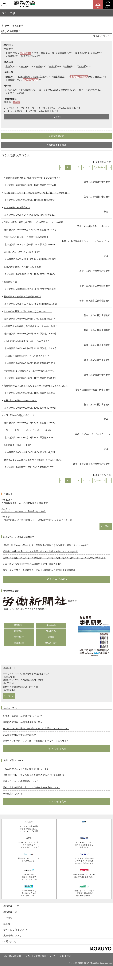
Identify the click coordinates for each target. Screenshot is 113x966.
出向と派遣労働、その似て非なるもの (22, 266)
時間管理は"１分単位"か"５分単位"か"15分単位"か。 (29, 370)
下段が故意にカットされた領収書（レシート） (26, 768)
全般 (8, 53)
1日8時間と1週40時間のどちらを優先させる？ (26, 356)
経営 (8, 89)
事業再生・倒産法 (79, 76)
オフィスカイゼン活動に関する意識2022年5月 (26, 674)
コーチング (44, 89)
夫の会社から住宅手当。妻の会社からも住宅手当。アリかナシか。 (37, 192)
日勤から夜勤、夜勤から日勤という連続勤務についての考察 (33, 222)
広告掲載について (12, 935)
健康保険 (62, 53)
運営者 (6, 923)
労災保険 (45, 53)
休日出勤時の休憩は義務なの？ (19, 415)
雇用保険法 (19, 631)
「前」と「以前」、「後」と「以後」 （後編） (28, 430)
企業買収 (22, 76)
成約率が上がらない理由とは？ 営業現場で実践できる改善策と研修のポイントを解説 (46, 545)
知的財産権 (38, 76)
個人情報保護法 (30, 79)
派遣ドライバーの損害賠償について (20, 781)
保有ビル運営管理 (88, 89)
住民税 (67, 66)
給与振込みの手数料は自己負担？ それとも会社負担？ (30, 326)
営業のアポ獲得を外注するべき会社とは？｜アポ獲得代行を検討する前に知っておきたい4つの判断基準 (54, 557)
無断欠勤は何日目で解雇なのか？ (20, 400)
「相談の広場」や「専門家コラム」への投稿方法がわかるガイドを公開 (36, 520)
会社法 (11, 79)
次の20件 (98, 167)
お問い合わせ (10, 941)
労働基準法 (25, 53)
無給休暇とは (10, 281)
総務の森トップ (11, 906)
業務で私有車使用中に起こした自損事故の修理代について (31, 787)
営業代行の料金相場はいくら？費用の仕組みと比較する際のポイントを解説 (40, 551)
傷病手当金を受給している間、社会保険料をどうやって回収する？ (36, 740)
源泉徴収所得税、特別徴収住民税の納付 (22, 722)
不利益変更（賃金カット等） (18, 445)
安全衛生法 (51, 631)
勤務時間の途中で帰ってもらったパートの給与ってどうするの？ (36, 385)
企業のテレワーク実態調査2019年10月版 (23, 679)
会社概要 (7, 917)
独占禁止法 (58, 76)
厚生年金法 (51, 625)
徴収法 (11, 56)
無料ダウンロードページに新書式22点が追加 (23, 511)
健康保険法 (19, 643)
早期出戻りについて (13, 793)
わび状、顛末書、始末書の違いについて (22, 716)
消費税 (81, 66)
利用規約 (66, 956)
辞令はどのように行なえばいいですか (22, 252)
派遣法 (51, 637)
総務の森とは (10, 911)
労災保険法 (19, 637)
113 (109, 167)
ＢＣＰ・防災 (14, 92)
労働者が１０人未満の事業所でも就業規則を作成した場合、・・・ (37, 459)
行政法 (98, 76)
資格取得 (24, 89)
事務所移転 (66, 89)
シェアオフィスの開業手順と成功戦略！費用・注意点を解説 (32, 563)
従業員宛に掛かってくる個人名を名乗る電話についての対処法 (33, 775)
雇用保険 (79, 53)
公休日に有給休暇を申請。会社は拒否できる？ (27, 341)
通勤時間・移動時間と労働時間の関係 (22, 296)
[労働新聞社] (35, 601)
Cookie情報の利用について (41, 956)
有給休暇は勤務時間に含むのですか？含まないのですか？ (32, 177)
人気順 (16, 102)
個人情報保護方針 (12, 956)
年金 (95, 53)
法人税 (24, 66)
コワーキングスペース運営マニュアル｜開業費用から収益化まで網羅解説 (39, 570)
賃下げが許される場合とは (17, 207)
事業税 (39, 66)
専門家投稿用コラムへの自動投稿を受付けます (24, 502)
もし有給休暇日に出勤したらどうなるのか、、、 (28, 311)
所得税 (52, 66)
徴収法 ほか (51, 643)
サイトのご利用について (15, 929)
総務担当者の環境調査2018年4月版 (20, 686)
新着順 (7, 102)
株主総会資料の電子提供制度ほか (19, 734)
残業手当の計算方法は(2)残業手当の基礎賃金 (26, 237)
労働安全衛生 (27, 56)
